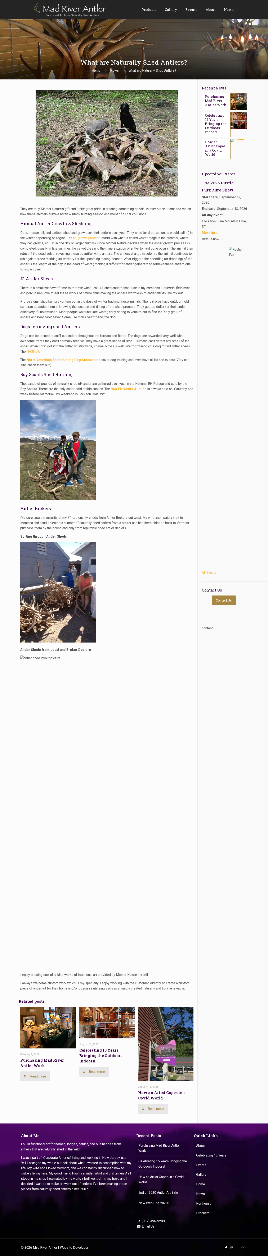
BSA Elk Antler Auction (128, 389)
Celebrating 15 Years (211, 1155)
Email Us (148, 1226)
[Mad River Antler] (69, 9)
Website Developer (74, 1248)
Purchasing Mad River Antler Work (159, 1148)
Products (203, 1213)
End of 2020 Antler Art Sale (158, 1193)
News (114, 71)
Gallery (201, 1175)
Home (96, 71)
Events (201, 1165)
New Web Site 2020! (153, 1203)
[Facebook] (226, 1248)
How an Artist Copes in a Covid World (161, 1179)
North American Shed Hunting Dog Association (63, 360)
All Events (209, 573)
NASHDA (33, 351)
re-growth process (86, 238)
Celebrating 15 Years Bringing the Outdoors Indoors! (100, 1055)
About (200, 1146)
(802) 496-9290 (153, 1221)
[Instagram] (232, 1248)
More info (210, 233)
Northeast (203, 1203)
